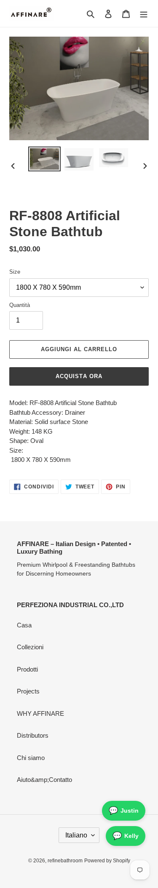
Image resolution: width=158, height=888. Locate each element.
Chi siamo (31, 757)
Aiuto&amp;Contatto (44, 779)
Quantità (19, 305)
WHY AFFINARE (40, 713)
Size (14, 272)
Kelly (125, 836)
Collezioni (30, 647)
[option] (44, 158)
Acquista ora (79, 376)
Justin (124, 810)
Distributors (32, 735)
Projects (28, 691)
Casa (24, 625)
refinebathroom (65, 861)
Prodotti (27, 669)
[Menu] (144, 14)
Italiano (76, 835)
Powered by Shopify (107, 861)
